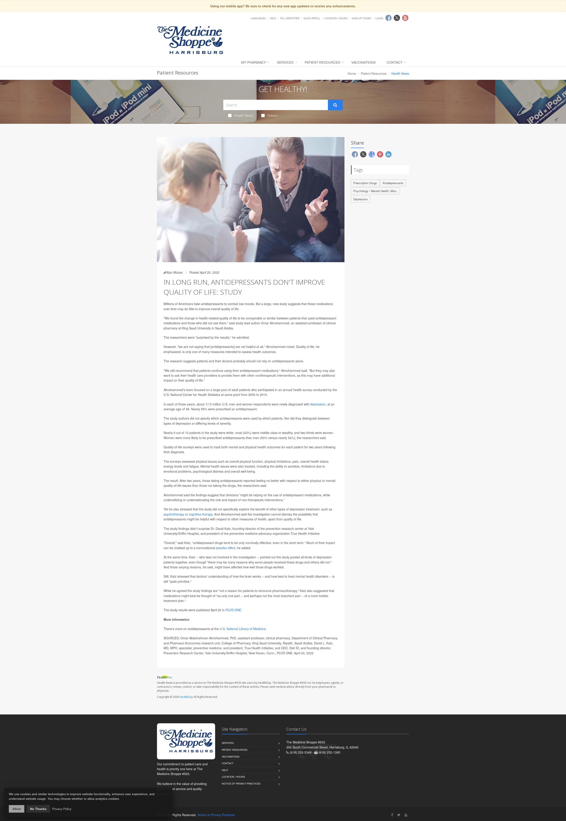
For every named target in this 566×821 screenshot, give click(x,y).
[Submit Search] (335, 105)
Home (352, 73)
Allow (16, 809)
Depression (360, 199)
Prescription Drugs (365, 183)
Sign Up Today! (361, 18)
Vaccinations (363, 62)
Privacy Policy (61, 809)
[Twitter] (398, 814)
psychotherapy (174, 514)
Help (273, 18)
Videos (272, 115)
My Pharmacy (253, 62)
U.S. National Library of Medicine (243, 628)
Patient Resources (322, 62)
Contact (394, 62)
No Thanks (38, 809)
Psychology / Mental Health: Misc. (375, 191)
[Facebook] (392, 814)
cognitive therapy (200, 514)
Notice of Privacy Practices (241, 783)
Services (285, 62)
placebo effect (225, 548)
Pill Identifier (289, 18)
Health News (243, 115)
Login (379, 18)
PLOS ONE (233, 610)
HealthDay (186, 697)
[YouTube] (405, 814)
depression (318, 404)
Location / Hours (336, 18)
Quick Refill (312, 18)
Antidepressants (393, 183)
